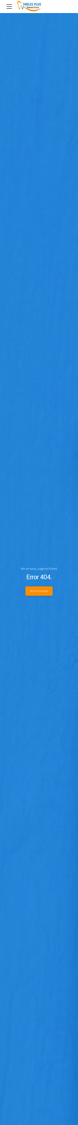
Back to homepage (39, 591)
